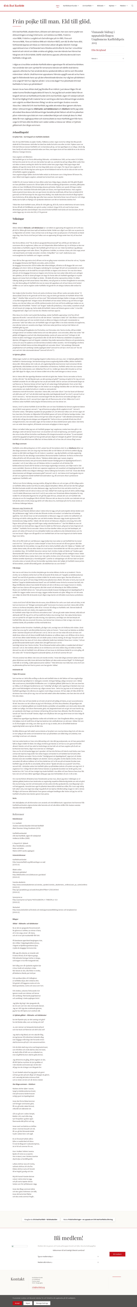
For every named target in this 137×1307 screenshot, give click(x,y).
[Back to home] (14, 5)
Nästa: (88, 1219)
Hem (57, 6)
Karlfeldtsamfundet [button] (70, 6)
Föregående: (40, 1219)
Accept (17, 1303)
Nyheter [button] (111, 6)
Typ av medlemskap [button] (45, 1256)
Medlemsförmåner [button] (44, 1262)
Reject (28, 1303)
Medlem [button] (123, 6)
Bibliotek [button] (100, 6)
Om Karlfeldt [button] (87, 6)
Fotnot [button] (94, 58)
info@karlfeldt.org (38, 1287)
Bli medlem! (117, 1254)
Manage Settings (42, 1303)
